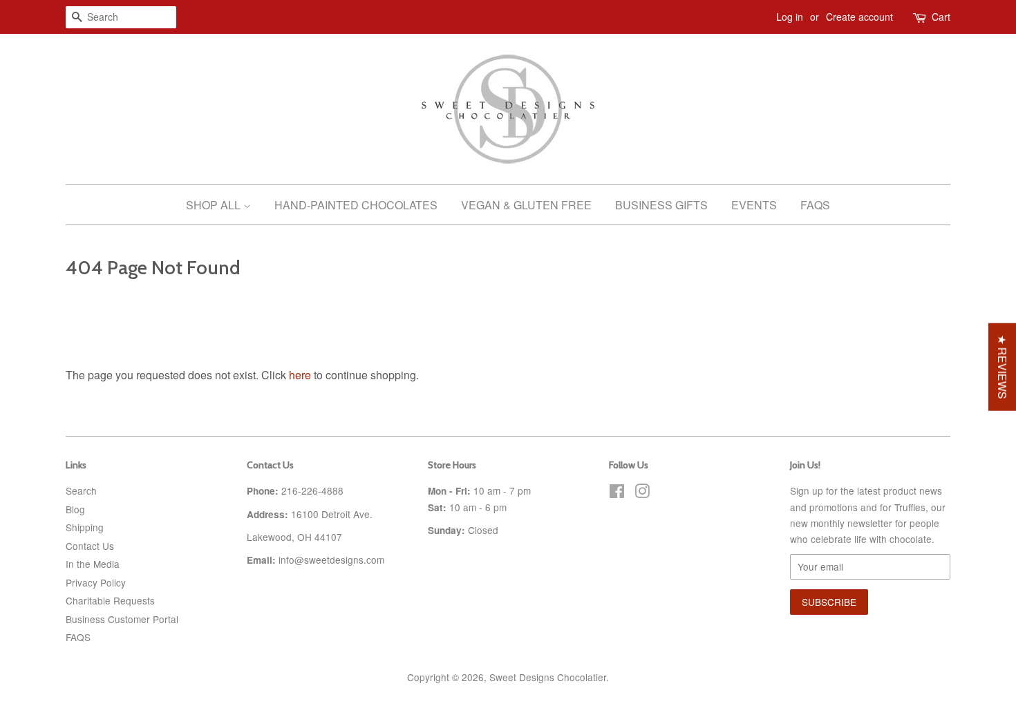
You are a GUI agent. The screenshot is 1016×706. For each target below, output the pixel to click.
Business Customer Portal (122, 619)
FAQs (815, 205)
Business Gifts (661, 205)
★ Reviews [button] (1002, 367)
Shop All (214, 205)
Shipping (85, 527)
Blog (75, 509)
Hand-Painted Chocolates (356, 205)
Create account (859, 16)
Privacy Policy (96, 582)
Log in (789, 16)
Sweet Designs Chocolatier (547, 677)
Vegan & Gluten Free (526, 205)
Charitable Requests (110, 600)
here (300, 375)
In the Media (93, 564)
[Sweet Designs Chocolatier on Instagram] (642, 493)
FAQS (78, 637)
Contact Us (90, 546)
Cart (941, 16)
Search (81, 490)
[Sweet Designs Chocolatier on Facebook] (617, 493)
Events (754, 205)
